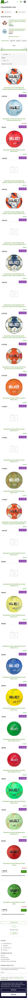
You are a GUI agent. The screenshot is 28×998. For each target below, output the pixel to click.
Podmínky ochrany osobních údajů (8, 961)
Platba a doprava (4, 957)
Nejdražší (18, 40)
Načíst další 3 (14, 922)
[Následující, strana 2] (14, 926)
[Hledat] (17, 1)
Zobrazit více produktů (13, 36)
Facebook (5, 949)
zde (19, 986)
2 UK (2, 918)
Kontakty (3, 955)
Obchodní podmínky (5, 959)
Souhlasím (13, 994)
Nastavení (13, 990)
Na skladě (6, 54)
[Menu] (24, 1)
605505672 (5, 945)
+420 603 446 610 (7, 947)
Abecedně (24, 40)
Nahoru (15, 933)
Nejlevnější (12, 40)
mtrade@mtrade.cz (7, 943)
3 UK (2, 879)
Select (5, 60)
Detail (23, 871)
